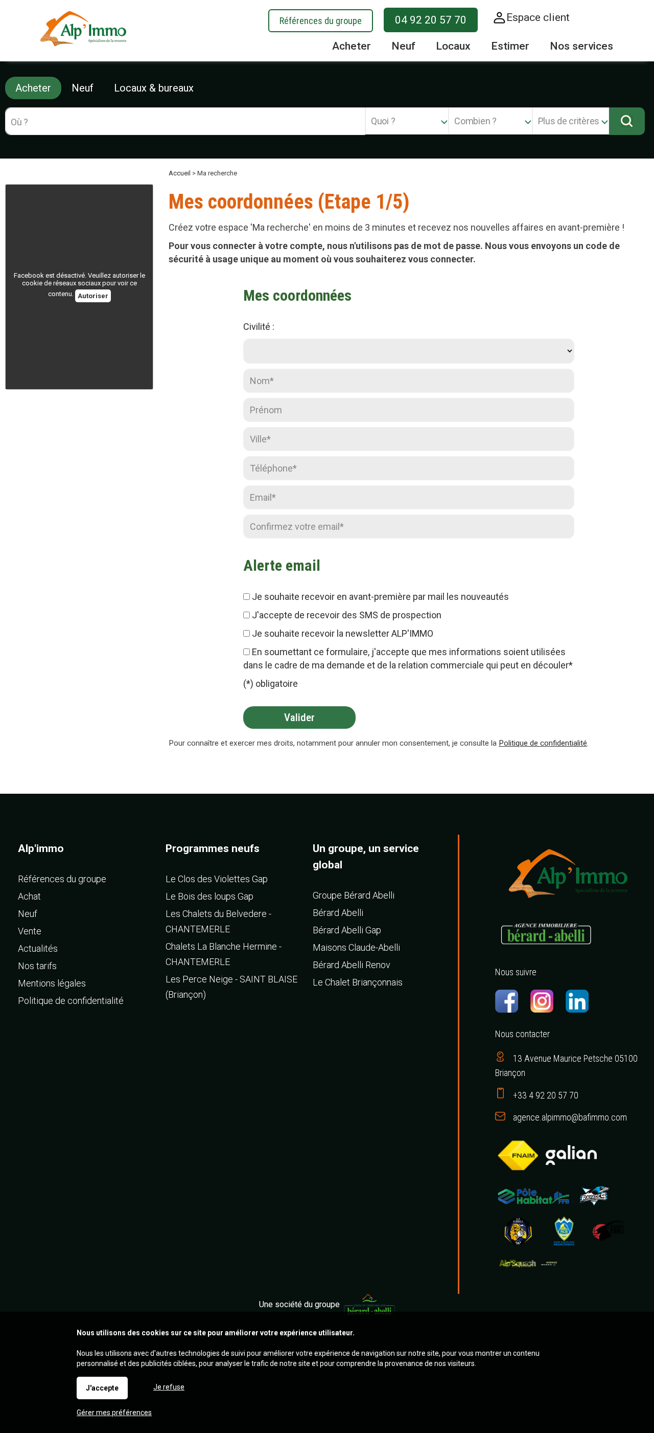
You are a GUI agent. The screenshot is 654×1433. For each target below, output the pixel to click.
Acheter (33, 88)
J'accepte (102, 1388)
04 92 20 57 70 (430, 20)
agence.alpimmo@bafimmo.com (570, 1117)
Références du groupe (320, 20)
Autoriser (93, 296)
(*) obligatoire (270, 683)
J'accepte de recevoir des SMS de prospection (346, 615)
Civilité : (258, 326)
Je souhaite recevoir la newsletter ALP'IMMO (342, 633)
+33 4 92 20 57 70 (545, 1095)
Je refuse (168, 1387)
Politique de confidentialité (543, 743)
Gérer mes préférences (114, 1412)
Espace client (538, 17)
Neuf (83, 88)
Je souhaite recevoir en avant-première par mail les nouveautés (380, 596)
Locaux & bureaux (154, 88)
